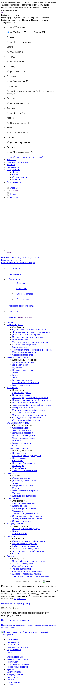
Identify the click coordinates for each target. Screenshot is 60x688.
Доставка (16, 172)
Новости (11, 164)
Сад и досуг (12, 679)
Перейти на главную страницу (15, 603)
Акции (31, 262)
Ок (2, 12)
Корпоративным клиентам (19, 162)
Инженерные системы (17, 667)
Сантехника (12, 677)
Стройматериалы (15, 657)
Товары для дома (15, 674)
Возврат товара (23, 299)
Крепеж (10, 669)
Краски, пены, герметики (19, 659)
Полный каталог (14, 682)
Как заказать (13, 167)
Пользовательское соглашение (15, 620)
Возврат (16, 179)
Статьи (10, 684)
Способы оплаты (20, 177)
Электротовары (14, 672)
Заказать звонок (25, 317)
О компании (15, 268)
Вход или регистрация (11, 260)
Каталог (10, 322)
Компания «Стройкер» (12, 262)
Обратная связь (14, 182)
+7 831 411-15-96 (9, 317)
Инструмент (12, 662)
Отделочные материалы (18, 664)
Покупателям (15, 279)
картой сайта (20, 598)
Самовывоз (17, 174)
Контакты (11, 159)
